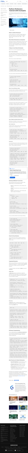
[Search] (26, 1)
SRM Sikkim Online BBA (22, 429)
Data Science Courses (12, 431)
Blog (7, 1)
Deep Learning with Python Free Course (4, 435)
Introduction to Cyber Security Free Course (4, 437)
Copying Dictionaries (3, 21)
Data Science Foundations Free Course (4, 433)
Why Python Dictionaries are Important (4, 13)
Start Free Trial (12, 177)
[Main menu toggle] (17, 1)
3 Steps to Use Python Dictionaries (3, 15)
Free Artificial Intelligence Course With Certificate (4, 427)
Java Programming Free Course (4, 440)
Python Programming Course (15, 170)
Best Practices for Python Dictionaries (3, 25)
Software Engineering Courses (13, 437)
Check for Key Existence (3, 19)
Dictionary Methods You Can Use (4, 17)
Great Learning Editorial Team (13, 16)
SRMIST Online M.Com (22, 436)
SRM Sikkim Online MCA (22, 428)
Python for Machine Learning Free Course (4, 431)
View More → (2, 441)
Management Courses (12, 436)
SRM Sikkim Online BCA (22, 430)
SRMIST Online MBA (22, 431)
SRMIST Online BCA (22, 435)
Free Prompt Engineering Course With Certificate (4, 429)
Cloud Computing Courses (13, 438)
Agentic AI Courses (12, 429)
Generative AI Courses (12, 430)
